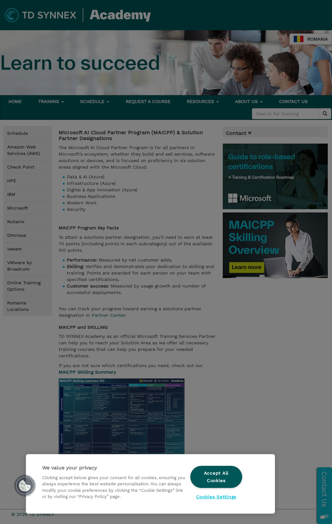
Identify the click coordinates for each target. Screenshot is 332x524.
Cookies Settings (216, 496)
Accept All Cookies (216, 476)
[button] (25, 485)
